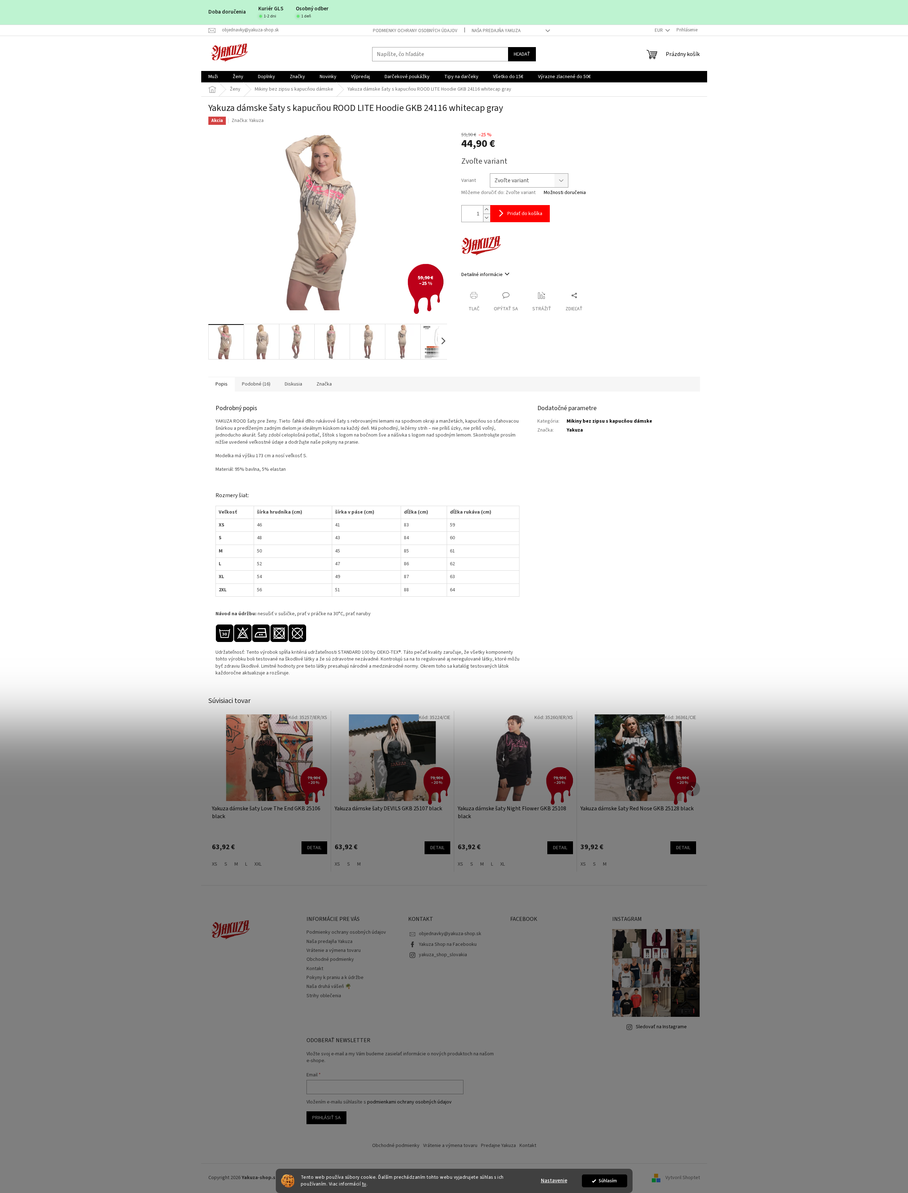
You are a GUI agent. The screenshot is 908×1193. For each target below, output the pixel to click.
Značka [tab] (324, 384)
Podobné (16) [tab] (256, 384)
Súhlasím (608, 1180)
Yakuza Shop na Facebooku (448, 944)
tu (364, 1184)
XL (502, 864)
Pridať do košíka (524, 213)
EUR (659, 30)
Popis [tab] (221, 384)
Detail (314, 847)
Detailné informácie (482, 274)
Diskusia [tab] (293, 384)
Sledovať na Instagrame (661, 1026)
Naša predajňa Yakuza (496, 30)
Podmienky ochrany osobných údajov (415, 30)
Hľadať (522, 54)
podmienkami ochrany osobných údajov (409, 1102)
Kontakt (314, 968)
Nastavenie (554, 1180)
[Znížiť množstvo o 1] (486, 218)
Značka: (248, 120)
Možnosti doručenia (565, 192)
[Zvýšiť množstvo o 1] (486, 209)
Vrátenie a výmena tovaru (333, 950)
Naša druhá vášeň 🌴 (328, 986)
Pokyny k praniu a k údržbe (335, 977)
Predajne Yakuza (498, 1145)
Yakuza (575, 430)
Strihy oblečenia (323, 995)
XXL (258, 864)
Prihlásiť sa (326, 1117)
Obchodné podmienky (330, 959)
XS (214, 864)
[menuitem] (213, 76)
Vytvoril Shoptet (682, 1177)
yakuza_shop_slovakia (443, 954)
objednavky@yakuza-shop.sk (450, 933)
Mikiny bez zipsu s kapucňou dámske (609, 421)
